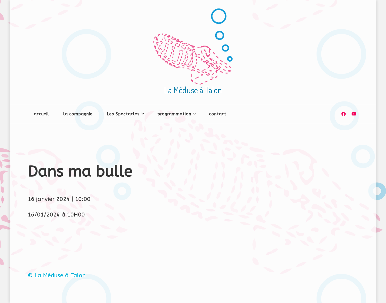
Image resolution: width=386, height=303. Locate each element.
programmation (174, 114)
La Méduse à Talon (193, 90)
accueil (41, 114)
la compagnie (78, 114)
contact (217, 114)
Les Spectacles (123, 114)
